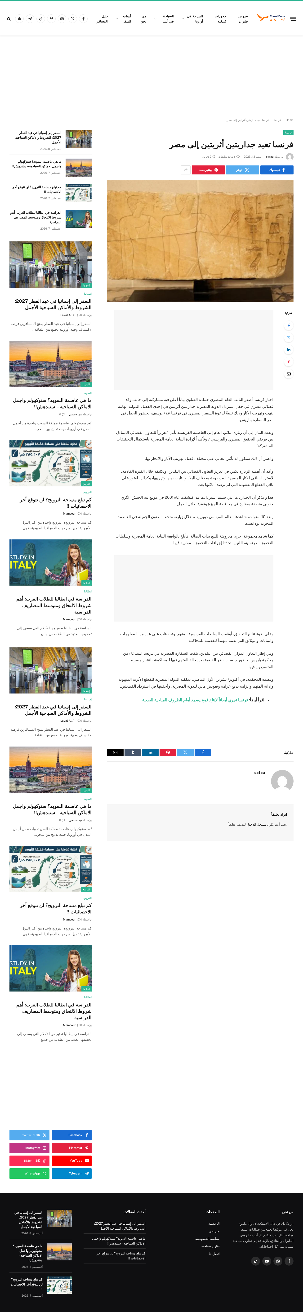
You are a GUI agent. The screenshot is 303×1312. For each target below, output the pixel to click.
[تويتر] (289, 337)
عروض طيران (243, 18)
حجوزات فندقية (220, 18)
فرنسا (277, 120)
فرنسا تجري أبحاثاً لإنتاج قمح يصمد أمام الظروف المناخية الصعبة (195, 700)
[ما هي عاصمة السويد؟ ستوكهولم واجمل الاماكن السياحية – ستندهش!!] (79, 168)
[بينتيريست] (289, 361)
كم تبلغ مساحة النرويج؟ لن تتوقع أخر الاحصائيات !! (36, 189)
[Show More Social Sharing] (186, 169)
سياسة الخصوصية (207, 1239)
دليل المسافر (102, 18)
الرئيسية (214, 1223)
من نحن (143, 18)
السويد (86, 384)
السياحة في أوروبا (195, 18)
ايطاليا (86, 583)
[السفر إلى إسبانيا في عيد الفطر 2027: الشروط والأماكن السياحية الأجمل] (79, 139)
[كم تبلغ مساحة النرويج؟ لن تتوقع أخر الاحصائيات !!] (79, 193)
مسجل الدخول (256, 824)
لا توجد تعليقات (227, 156)
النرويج (86, 483)
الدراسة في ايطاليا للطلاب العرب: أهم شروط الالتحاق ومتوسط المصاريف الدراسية (35, 217)
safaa (270, 156)
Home (290, 120)
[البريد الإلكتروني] (289, 373)
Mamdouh (69, 513)
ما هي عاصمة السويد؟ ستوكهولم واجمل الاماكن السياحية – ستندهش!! (36, 164)
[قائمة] (293, 18)
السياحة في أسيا (168, 18)
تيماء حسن (75, 414)
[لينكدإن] (289, 349)
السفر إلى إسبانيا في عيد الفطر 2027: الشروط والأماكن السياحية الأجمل (38, 137)
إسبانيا (86, 285)
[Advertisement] (151, 77)
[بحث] (9, 18)
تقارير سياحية (210, 1246)
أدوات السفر (127, 18)
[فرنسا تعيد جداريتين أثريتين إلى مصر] (200, 241)
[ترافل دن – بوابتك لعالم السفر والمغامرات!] (270, 18)
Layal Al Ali (68, 315)
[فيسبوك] (289, 325)
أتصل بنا (214, 1254)
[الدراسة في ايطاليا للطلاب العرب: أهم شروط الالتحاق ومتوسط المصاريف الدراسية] (79, 219)
